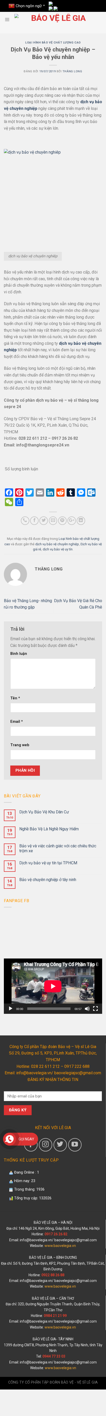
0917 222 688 (77, 1066)
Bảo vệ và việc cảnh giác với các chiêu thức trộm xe (57, 848)
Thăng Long (72, 71)
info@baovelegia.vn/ (37, 1240)
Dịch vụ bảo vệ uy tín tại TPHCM (48, 862)
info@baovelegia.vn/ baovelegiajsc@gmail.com (58, 1072)
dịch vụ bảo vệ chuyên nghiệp (57, 544)
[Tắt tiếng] (87, 1008)
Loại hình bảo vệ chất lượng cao (53, 42)
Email (16, 721)
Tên (15, 698)
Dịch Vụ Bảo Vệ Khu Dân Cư (44, 812)
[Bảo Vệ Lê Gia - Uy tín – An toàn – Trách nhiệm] (56, 20)
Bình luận (18, 654)
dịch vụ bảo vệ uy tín (58, 549)
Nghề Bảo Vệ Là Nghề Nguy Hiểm (49, 828)
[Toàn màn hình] (95, 1008)
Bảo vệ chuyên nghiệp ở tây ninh (47, 879)
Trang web (19, 745)
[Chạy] (10, 1008)
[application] (53, 986)
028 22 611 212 (45, 1066)
